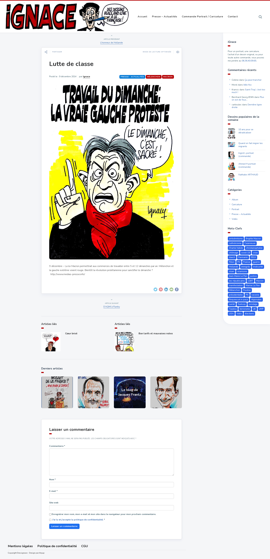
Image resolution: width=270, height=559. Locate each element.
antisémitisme (236, 238)
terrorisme (245, 308)
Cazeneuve (250, 243)
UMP (261, 308)
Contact (233, 16)
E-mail (53, 491)
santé (232, 304)
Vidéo (235, 219)
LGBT (250, 280)
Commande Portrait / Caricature (202, 16)
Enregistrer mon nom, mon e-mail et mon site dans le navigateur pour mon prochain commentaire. (104, 514)
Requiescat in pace (238, 299)
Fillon (231, 262)
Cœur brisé (71, 333)
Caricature (237, 204)
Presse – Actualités (164, 16)
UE (254, 308)
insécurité (258, 266)
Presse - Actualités (132, 76)
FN (239, 262)
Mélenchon (153, 76)
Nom (52, 479)
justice (253, 276)
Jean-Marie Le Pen (238, 276)
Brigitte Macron (253, 238)
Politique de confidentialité (57, 546)
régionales (256, 299)
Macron (168, 76)
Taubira (233, 308)
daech (232, 257)
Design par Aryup (37, 553)
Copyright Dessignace (17, 553)
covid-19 (245, 252)
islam (231, 271)
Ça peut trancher (253, 79)
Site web (53, 502)
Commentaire (57, 446)
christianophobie (254, 247)
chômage (233, 252)
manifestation (236, 285)
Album (235, 199)
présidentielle (236, 294)
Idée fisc (247, 84)
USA (231, 313)
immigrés (245, 266)
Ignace (86, 76)
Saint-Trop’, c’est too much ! (248, 91)
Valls (239, 313)
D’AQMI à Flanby (111, 306)
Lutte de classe (71, 64)
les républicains (237, 280)
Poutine (247, 290)
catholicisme (235, 243)
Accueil (142, 16)
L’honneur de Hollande (111, 42)
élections (249, 313)
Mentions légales (20, 546)
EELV (253, 257)
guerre (256, 262)
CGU (84, 546)
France (246, 262)
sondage (253, 304)
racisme (255, 294)
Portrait (235, 209)
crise (255, 252)
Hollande (233, 266)
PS (247, 294)
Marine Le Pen (253, 285)
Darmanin (243, 257)
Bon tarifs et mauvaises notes (156, 333)
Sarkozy (242, 304)
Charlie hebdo (236, 247)
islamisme (242, 271)
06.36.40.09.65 (249, 60)
